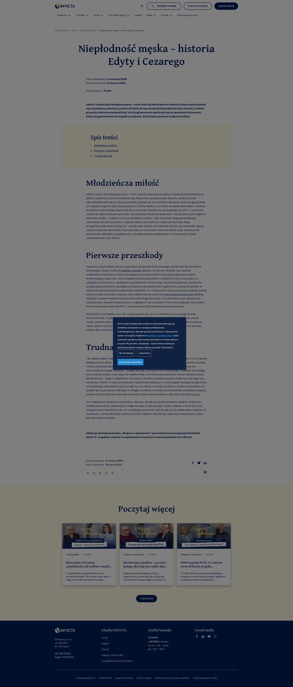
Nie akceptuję (126, 353)
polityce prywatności (160, 335)
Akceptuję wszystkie (130, 362)
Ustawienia (144, 353)
